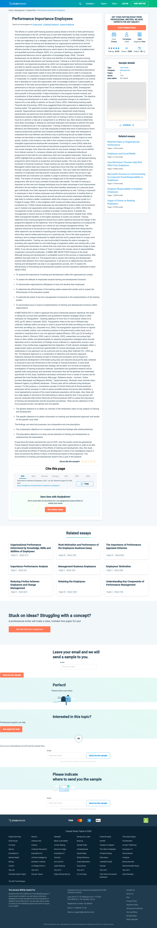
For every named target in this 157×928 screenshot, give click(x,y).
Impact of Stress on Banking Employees (121, 202)
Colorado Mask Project (17, 874)
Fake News (104, 857)
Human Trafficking (129, 845)
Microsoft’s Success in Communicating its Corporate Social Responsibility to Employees (126, 177)
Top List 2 (35, 870)
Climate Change (106, 853)
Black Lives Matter (61, 841)
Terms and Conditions (134, 908)
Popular (103, 866)
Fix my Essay (82, 874)
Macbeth (57, 837)
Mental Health (14, 857)
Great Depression (83, 862)
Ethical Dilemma (83, 857)
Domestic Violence (38, 862)
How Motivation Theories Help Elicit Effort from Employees (124, 164)
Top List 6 (126, 870)
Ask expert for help (11, 729)
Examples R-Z (59, 853)
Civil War (12, 845)
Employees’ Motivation (118, 566)
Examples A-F (127, 849)
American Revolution (39, 849)
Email (62, 662)
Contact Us (130, 890)
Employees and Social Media (121, 153)
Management (20, 10)
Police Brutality (105, 837)
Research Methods (67, 24)
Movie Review (127, 853)
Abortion (57, 857)
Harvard (44, 476)
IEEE (77, 476)
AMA (88, 476)
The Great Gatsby (129, 837)
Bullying (80, 841)
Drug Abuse (81, 866)
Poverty (34, 845)
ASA (66, 476)
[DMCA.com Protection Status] (146, 820)
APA (22, 476)
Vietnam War (36, 841)
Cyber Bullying (59, 866)
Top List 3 (57, 870)
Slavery (11, 849)
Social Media (81, 853)
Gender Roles (82, 845)
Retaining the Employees (71, 581)
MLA (33, 476)
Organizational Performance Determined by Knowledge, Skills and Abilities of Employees (30, 548)
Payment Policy (132, 905)
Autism (11, 866)
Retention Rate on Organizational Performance (123, 143)
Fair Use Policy (131, 912)
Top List (11, 870)
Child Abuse (13, 841)
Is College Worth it (38, 866)
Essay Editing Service (62, 874)
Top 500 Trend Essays (17, 881)
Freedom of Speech (107, 845)
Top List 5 (103, 870)
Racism (34, 837)
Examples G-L (14, 853)
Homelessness (82, 849)
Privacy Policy (131, 901)
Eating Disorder (128, 862)
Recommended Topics (130, 866)
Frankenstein (127, 841)
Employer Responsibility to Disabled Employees (124, 190)
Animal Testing (59, 845)
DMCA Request (132, 919)
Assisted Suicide (106, 862)
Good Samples (127, 874)
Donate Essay (131, 916)
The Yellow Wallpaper (108, 849)
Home (11, 10)
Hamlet (102, 841)
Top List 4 (80, 870)
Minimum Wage (60, 849)
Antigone (125, 857)
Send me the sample (12, 675)
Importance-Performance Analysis (29, 566)
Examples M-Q (36, 853)
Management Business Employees (77, 566)
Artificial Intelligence (39, 857)
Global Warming (15, 837)
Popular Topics (37, 874)
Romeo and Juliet (83, 837)
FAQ (127, 897)
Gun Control (58, 862)
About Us (129, 894)
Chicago (55, 476)
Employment (31, 10)
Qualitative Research (51, 24)
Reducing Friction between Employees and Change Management (24, 585)
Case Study (124, 68)
